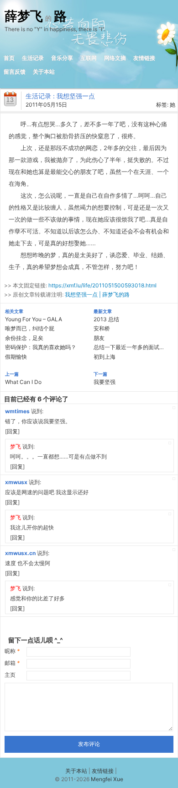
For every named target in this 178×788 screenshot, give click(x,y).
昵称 (12, 651)
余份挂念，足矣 (24, 338)
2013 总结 (106, 319)
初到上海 (104, 356)
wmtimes (17, 411)
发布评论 (89, 744)
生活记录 (33, 57)
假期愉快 (16, 356)
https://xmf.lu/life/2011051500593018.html (102, 285)
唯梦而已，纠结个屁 (29, 328)
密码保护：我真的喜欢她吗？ (40, 347)
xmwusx (16, 482)
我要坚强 (104, 381)
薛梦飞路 (36, 16)
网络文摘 (115, 57)
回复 (12, 431)
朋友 (99, 338)
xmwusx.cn (20, 553)
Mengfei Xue (107, 779)
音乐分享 (62, 57)
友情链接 (144, 57)
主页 (10, 674)
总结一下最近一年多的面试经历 (132, 347)
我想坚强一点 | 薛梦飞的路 (97, 294)
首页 (9, 57)
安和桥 (102, 328)
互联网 (88, 57)
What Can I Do (23, 381)
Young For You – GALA (33, 319)
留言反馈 (15, 71)
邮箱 (12, 662)
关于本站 (44, 71)
